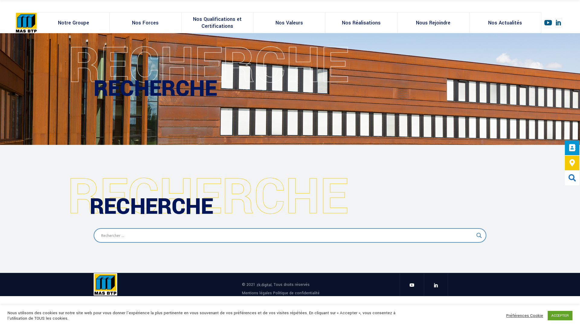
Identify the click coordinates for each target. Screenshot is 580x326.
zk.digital (264, 285)
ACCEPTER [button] (560, 315)
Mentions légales (257, 293)
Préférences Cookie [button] (524, 315)
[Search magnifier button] (479, 235)
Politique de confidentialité (296, 293)
